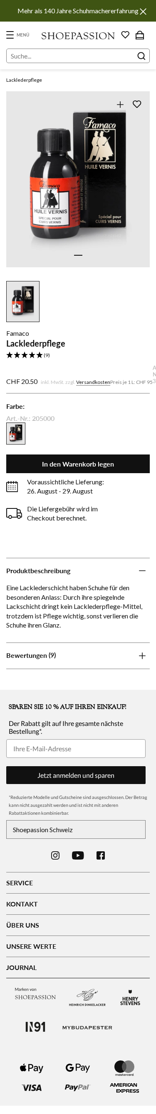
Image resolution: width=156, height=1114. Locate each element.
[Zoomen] (120, 104)
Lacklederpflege (24, 80)
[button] (78, 355)
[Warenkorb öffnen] (140, 34)
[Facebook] (101, 855)
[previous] (17, 189)
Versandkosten (93, 382)
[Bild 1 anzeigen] (78, 255)
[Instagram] (55, 855)
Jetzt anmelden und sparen (75, 775)
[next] (138, 189)
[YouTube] (78, 855)
